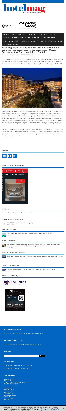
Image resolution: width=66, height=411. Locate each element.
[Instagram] (15, 156)
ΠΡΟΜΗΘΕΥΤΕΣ (24, 41)
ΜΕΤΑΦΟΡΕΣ (34, 41)
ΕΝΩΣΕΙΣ (27, 38)
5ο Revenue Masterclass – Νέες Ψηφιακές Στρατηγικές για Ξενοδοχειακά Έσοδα (31, 269)
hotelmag (6, 55)
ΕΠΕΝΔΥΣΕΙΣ (51, 38)
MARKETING (6, 34)
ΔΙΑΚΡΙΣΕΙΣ (43, 41)
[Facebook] (10, 156)
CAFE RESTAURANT (17, 38)
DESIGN (60, 41)
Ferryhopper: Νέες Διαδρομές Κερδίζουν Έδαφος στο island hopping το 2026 (29, 233)
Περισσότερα (44, 410)
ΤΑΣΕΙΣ (14, 34)
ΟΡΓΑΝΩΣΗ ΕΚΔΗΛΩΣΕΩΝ (10, 41)
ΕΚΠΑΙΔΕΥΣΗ (31, 34)
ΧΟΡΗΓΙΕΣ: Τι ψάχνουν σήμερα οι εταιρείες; (20, 223)
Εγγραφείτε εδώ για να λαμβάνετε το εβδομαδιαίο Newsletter (17, 213)
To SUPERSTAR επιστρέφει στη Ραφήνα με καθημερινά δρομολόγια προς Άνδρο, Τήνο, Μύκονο (35, 256)
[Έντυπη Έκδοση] (4, 156)
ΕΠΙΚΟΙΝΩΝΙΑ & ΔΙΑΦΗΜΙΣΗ (11, 45)
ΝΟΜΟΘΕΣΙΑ (6, 38)
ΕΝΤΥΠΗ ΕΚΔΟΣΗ (42, 34)
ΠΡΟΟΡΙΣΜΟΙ (52, 41)
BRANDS (43, 38)
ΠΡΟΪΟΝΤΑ (52, 34)
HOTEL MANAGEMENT (27, 55)
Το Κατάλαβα (54, 410)
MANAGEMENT (21, 34)
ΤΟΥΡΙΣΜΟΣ (35, 38)
